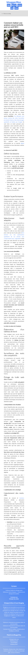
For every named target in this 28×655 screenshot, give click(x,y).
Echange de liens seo (14, 639)
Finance (16, 8)
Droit (12, 8)
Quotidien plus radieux (12, 651)
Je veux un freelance (15, 652)
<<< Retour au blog (6, 13)
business (22, 498)
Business (20, 5)
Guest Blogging (14, 642)
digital (22, 143)
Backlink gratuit (14, 644)
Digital (8, 5)
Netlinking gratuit (14, 640)
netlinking (12, 614)
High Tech (14, 5)
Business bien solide (13, 649)
